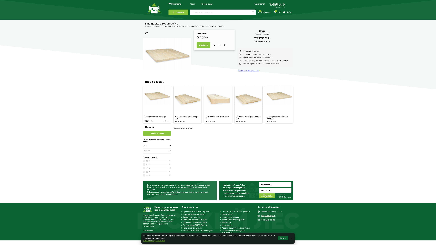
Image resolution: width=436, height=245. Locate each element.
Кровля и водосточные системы (236, 228)
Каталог (181, 12)
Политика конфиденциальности (154, 241)
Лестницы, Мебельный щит (195, 220)
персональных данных (285, 197)
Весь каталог (188, 207)
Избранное (265, 12)
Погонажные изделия (192, 228)
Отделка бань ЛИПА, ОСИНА (195, 225)
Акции (193, 4)
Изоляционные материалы (233, 220)
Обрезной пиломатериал (194, 214)
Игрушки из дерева (230, 217)
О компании (148, 230)
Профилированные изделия (195, 222)
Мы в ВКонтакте (268, 220)
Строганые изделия (191, 217)
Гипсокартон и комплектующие (236, 212)
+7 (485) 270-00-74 (262, 38)
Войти (289, 12)
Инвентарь (226, 222)
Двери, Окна (227, 214)
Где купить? (259, 4)
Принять (283, 238)
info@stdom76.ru (280, 7)
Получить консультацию (267, 196)
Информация (206, 4)
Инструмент (227, 225)
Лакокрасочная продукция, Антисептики (233, 232)
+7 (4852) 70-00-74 (277, 4)
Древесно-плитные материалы (196, 212)
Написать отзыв (157, 133)
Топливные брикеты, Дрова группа (198, 231)
